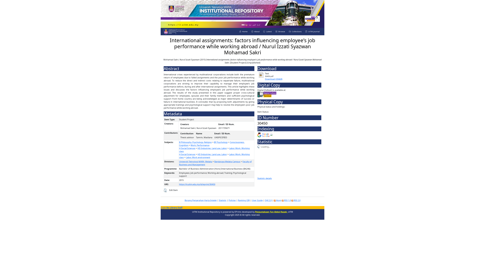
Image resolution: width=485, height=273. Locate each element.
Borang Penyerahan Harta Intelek (201, 200)
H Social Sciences (187, 148)
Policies (232, 200)
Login (171, 207)
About (257, 31)
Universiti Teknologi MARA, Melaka (195, 161)
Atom (278, 200)
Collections (296, 31)
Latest (269, 31)
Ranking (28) (244, 200)
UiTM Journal (314, 31)
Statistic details (264, 178)
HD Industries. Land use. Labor (212, 148)
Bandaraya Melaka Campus (227, 161)
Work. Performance (200, 145)
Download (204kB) (273, 79)
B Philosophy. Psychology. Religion (195, 142)
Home (245, 31)
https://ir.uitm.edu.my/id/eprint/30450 (197, 184)
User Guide (257, 200)
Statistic (222, 200)
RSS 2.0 (296, 200)
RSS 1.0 (287, 200)
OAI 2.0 (268, 200)
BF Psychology (221, 142)
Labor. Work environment (198, 157)
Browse (281, 31)
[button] (165, 190)
